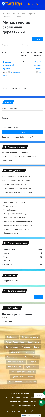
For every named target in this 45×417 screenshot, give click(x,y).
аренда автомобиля (15, 342)
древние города (14, 357)
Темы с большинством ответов (17, 229)
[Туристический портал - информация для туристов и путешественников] (12, 4)
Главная (7, 14)
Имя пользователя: (10, 109)
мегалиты (33, 362)
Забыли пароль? (26, 137)
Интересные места (30, 337)
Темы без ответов (11, 206)
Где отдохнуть (8, 161)
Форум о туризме (11, 281)
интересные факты (16, 362)
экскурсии (31, 382)
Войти (22, 132)
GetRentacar (12, 337)
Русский (27, 415)
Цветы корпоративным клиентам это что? (19, 157)
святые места (15, 382)
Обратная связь (15, 401)
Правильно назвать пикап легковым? (17, 193)
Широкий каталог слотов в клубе (15, 184)
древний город (31, 357)
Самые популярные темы (14, 202)
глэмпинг (26, 347)
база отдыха (33, 342)
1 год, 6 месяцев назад (37, 65)
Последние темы (11, 233)
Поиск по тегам (29, 401)
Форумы (16, 14)
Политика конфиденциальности (22, 405)
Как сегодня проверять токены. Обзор (17, 176)
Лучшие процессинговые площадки (16, 188)
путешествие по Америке (22, 372)
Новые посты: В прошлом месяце (18, 225)
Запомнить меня (11, 127)
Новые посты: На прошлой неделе (18, 221)
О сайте (25, 397)
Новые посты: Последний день (17, 214)
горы (36, 347)
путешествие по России (22, 377)
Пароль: (5, 118)
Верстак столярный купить (8, 65)
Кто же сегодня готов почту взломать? (17, 180)
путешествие (32, 367)
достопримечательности (22, 352)
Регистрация (7, 322)
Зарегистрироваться (10, 137)
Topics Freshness (11, 210)
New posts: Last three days (15, 218)
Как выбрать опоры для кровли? (15, 152)
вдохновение (12, 347)
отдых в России (14, 367)
